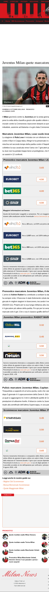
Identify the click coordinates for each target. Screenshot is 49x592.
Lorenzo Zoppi (9, 111)
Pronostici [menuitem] (30, 21)
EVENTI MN (14, 1)
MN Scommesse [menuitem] (18, 21)
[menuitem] (2, 21)
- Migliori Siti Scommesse (13, 482)
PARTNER (24, 1)
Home (6, 1)
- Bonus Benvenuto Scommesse (15, 485)
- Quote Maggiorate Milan (13, 488)
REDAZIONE (34, 1)
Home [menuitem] (7, 21)
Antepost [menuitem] (39, 21)
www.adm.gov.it (25, 273)
